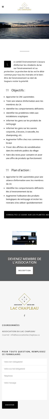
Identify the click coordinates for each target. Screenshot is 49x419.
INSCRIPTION (24, 270)
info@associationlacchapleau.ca (25, 334)
